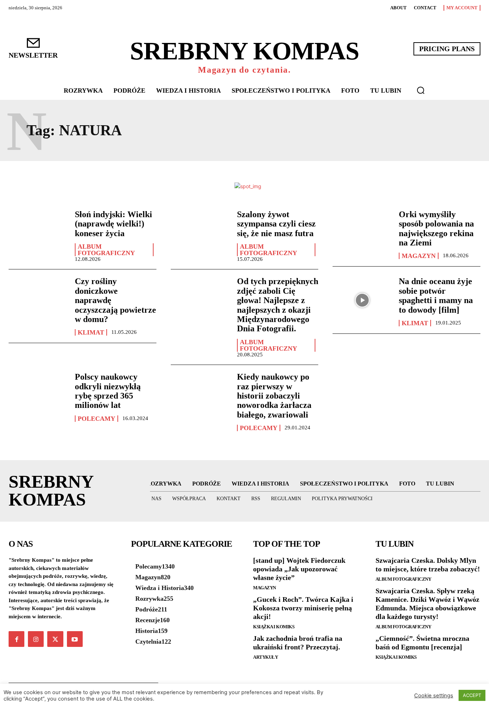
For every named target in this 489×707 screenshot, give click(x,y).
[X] (55, 639)
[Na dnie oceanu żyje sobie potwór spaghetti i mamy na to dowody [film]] (362, 300)
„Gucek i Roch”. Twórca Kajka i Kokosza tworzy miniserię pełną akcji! (303, 607)
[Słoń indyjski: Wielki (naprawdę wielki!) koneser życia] (38, 233)
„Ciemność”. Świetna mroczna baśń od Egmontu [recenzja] (422, 642)
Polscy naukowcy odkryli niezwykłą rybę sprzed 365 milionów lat (108, 391)
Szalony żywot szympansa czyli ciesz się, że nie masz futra (276, 224)
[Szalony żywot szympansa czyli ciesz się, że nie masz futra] (200, 233)
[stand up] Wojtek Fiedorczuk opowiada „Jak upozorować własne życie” (299, 568)
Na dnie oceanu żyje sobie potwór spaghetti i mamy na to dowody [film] (436, 295)
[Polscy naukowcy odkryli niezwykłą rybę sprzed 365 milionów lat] (38, 395)
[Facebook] (16, 639)
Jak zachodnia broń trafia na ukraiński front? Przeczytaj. (297, 642)
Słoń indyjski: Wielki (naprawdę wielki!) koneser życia (113, 224)
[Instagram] (36, 639)
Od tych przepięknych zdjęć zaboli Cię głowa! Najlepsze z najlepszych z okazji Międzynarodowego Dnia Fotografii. (277, 305)
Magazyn (419, 256)
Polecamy (96, 418)
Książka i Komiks (273, 626)
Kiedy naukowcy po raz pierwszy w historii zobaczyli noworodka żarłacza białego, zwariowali (274, 395)
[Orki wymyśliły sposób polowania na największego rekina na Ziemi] (362, 233)
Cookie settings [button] (433, 695)
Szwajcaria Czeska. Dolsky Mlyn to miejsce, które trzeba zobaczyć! (428, 564)
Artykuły (265, 657)
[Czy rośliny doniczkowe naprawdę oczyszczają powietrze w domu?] (38, 300)
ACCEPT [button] (472, 695)
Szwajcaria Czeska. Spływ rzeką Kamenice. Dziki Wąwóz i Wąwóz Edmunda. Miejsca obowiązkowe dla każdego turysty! (427, 603)
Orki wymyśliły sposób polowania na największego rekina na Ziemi (436, 228)
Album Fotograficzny (106, 249)
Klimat (91, 332)
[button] (420, 90)
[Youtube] (75, 639)
